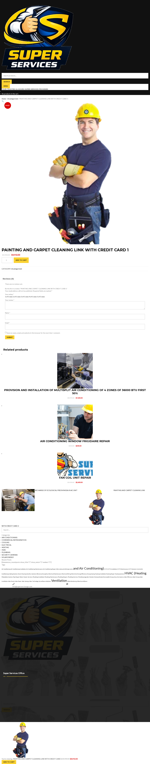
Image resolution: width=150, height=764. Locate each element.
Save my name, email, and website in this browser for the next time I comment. (33, 333)
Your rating (9, 294)
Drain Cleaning (22, 574)
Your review (9, 300)
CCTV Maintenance (122, 569)
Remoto (101, 577)
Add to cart (21, 260)
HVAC (4, 550)
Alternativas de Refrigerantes (64, 569)
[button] (3, 101)
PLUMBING (6, 552)
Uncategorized (12, 99)
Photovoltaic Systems (7, 577)
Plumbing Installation (38, 577)
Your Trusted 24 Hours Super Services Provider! (25, 89)
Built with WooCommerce (20, 695)
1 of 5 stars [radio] (9, 297)
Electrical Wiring (66, 574)
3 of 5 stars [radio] (25, 297)
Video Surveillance (82, 581)
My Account (6, 697)
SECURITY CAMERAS (10, 555)
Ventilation (59, 580)
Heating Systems (119, 574)
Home (4, 99)
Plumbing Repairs (63, 577)
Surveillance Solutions (45, 581)
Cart (4, 713)
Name (7, 313)
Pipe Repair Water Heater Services (23, 577)
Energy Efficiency (82, 574)
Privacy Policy (6, 695)
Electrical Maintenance (55, 574)
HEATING (5, 547)
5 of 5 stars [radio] (41, 297)
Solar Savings (25, 581)
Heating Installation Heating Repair (105, 574)
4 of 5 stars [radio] (33, 297)
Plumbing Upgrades (83, 577)
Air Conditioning (6, 569)
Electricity (74, 574)
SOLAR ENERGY (8, 557)
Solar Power (18, 581)
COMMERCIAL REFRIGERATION (14, 540)
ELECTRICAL (6, 545)
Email (7, 323)
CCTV (105, 569)
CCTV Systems (132, 569)
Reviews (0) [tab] (8, 279)
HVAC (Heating (135, 573)
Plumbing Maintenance (51, 577)
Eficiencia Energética (42, 574)
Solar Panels (11, 581)
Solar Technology (33, 581)
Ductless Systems (31, 574)
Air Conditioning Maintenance (34, 569)
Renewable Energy (108, 577)
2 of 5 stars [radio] (17, 297)
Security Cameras (119, 577)
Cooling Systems (13, 574)
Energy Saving (91, 574)
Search (7, 82)
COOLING (5, 542)
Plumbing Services (73, 577)
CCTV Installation (112, 569)
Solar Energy (136, 577)
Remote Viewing (93, 577)
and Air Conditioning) (88, 568)
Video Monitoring (72, 581)
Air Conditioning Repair (49, 569)
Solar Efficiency (128, 577)
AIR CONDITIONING (9, 537)
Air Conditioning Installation (18, 569)
